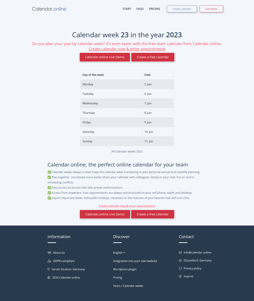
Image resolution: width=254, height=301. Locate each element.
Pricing (117, 277)
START (127, 9)
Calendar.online (69, 277)
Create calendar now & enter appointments (127, 48)
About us (59, 253)
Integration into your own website (135, 261)
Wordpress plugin (125, 269)
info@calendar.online (197, 252)
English (118, 253)
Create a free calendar (153, 57)
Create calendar (182, 9)
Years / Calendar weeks (128, 286)
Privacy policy (192, 268)
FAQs (140, 9)
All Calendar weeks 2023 (127, 151)
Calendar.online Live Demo (104, 57)
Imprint (188, 276)
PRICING (154, 9)
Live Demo (211, 9)
